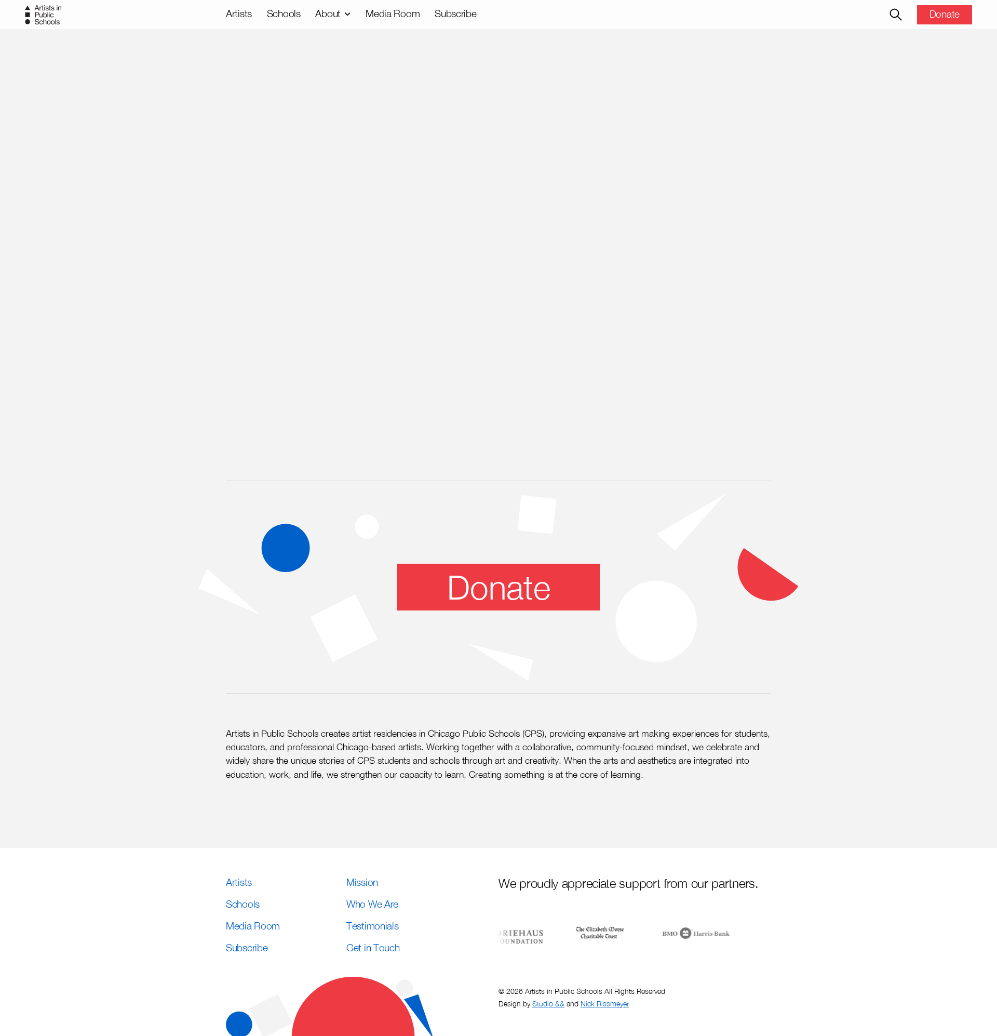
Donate (944, 14)
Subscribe (455, 13)
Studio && (548, 1003)
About (328, 13)
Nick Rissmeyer (605, 1003)
